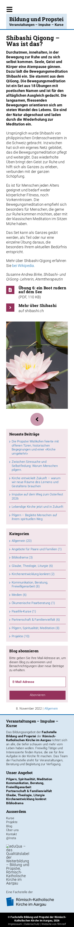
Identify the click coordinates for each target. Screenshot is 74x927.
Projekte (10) (21, 636)
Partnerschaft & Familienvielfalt (29, 791)
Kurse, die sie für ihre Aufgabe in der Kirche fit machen (35, 754)
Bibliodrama (14, 803)
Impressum (15, 924)
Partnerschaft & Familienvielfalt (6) (36, 619)
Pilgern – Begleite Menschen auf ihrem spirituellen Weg (34, 517)
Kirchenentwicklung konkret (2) (33, 574)
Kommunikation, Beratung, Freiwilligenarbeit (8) (30, 584)
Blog (9, 826)
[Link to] (36, 419)
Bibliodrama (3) (22, 557)
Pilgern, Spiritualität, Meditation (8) (35, 628)
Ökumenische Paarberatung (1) (33, 603)
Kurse (10, 818)
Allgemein (51, 708)
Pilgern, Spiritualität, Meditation (29, 779)
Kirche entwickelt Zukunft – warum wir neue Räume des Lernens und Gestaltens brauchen (36, 482)
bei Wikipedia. (23, 265)
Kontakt (11, 834)
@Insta (11, 838)
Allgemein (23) (22, 541)
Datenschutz (32, 924)
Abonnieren (37, 695)
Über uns (12, 830)
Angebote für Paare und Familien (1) (37, 549)
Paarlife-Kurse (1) (24, 611)
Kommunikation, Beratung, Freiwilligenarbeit (25, 785)
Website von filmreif (54, 924)
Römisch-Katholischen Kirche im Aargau (31, 738)
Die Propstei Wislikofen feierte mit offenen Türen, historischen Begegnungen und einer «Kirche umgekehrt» (35, 447)
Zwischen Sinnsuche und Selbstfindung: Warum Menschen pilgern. (35, 466)
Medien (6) (19, 595)
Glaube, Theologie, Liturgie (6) (32, 566)
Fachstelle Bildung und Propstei (31, 734)
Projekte (11, 822)
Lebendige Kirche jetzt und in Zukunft (37, 507)
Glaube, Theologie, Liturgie (25, 795)
